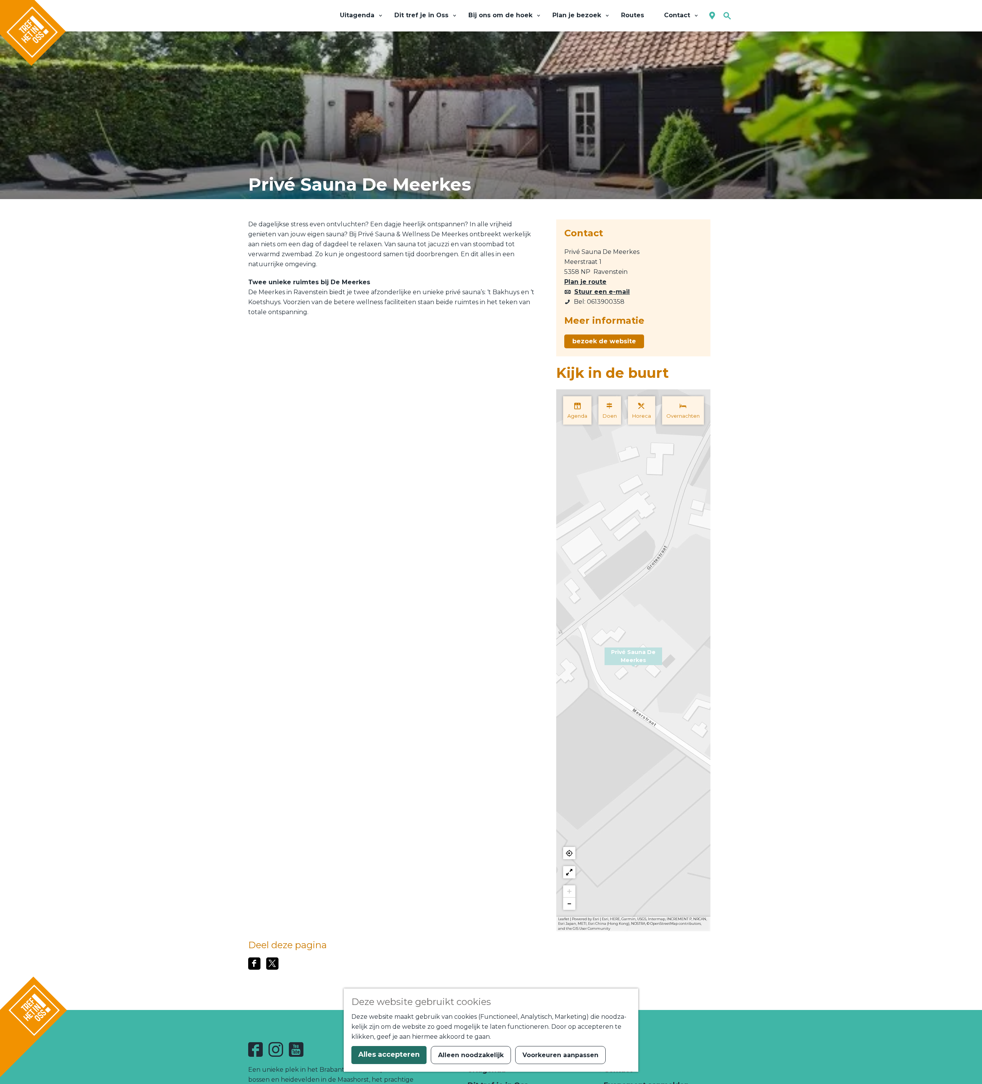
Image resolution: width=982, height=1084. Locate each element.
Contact (617, 1070)
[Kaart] (712, 16)
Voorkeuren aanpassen (560, 1055)
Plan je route (585, 281)
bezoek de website (604, 341)
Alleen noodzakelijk (471, 1055)
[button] (633, 660)
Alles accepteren (389, 1054)
